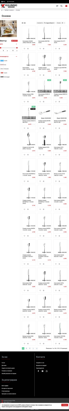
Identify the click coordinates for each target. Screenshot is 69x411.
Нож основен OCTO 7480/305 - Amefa (58, 148)
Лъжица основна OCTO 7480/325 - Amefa (43, 174)
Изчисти (15, 40)
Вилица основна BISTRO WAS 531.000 (60, 121)
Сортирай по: (40, 23)
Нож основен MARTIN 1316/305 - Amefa (59, 201)
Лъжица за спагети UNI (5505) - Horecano (28, 148)
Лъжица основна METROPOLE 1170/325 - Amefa (28, 202)
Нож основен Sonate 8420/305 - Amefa (59, 255)
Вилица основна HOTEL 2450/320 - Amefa (44, 336)
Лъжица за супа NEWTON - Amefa (60, 68)
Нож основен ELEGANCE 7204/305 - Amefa (60, 229)
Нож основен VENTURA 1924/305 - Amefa (59, 336)
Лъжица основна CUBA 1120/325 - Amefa (44, 68)
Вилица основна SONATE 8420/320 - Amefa (60, 310)
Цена (1, 44)
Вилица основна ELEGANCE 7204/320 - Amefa (43, 256)
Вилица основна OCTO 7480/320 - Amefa (59, 174)
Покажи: (59, 23)
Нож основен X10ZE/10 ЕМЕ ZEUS (44, 95)
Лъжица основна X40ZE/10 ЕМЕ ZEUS (60, 95)
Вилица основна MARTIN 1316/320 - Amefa (44, 229)
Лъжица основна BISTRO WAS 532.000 (44, 121)
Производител (4, 56)
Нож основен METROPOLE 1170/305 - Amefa (29, 174)
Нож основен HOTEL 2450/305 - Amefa (59, 283)
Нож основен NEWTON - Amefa (44, 41)
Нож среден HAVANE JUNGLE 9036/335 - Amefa (29, 41)
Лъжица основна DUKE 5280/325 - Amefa (43, 283)
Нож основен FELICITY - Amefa (59, 41)
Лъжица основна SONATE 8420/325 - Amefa (29, 310)
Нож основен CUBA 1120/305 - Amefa (28, 68)
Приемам (64, 405)
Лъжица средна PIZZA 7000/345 (43, 148)
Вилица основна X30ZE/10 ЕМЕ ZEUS (29, 121)
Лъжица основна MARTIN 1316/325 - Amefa (29, 229)
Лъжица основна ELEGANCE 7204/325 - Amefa (28, 256)
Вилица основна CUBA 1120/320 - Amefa (28, 95)
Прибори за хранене (9, 10)
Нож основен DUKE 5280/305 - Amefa (27, 283)
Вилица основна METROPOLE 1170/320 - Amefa (44, 202)
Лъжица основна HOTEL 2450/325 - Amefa (44, 310)
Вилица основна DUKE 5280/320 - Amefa (28, 336)
